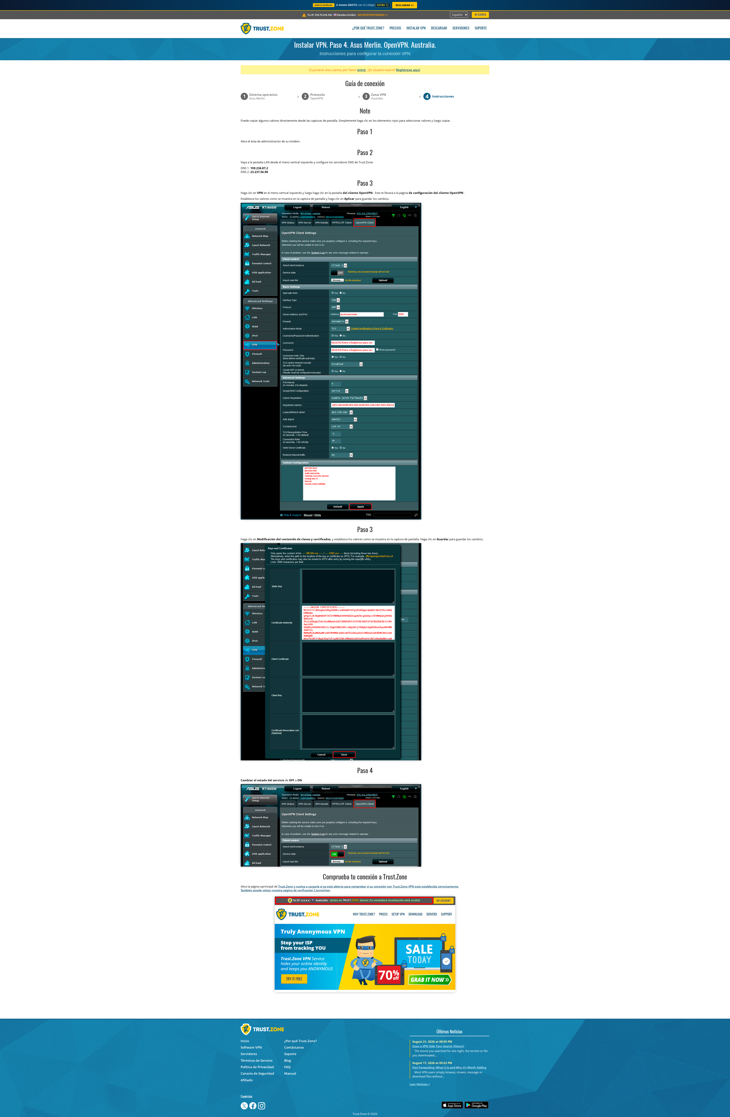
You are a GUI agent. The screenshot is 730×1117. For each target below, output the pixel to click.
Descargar (439, 28)
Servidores (460, 28)
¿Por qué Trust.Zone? (368, 28)
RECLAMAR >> (405, 5)
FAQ (287, 1067)
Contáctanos (294, 1047)
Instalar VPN (416, 28)
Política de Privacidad (257, 1067)
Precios (395, 28)
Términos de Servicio (256, 1060)
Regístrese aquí (408, 70)
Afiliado (247, 1080)
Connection (322, 890)
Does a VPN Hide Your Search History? (438, 1046)
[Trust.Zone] (262, 28)
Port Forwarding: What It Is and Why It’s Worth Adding (449, 1067)
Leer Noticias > (420, 1084)
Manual (290, 1073)
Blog (287, 1060)
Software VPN (251, 1047)
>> (373, 15)
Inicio (245, 1041)
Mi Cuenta (480, 14)
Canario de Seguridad (257, 1073)
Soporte (481, 28)
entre (361, 70)
